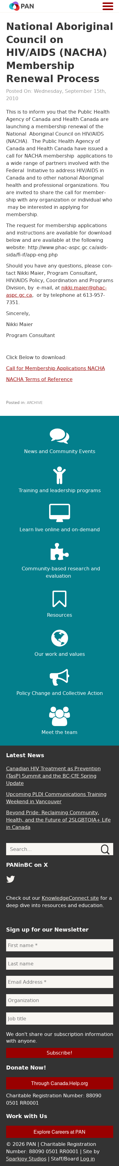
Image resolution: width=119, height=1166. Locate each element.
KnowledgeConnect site (70, 898)
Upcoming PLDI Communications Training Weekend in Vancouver (56, 798)
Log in (87, 1158)
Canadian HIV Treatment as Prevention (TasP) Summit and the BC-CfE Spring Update (53, 775)
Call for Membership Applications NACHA (55, 368)
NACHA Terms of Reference (39, 379)
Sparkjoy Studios (26, 1158)
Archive (35, 403)
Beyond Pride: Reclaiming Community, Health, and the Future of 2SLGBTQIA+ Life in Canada (58, 819)
